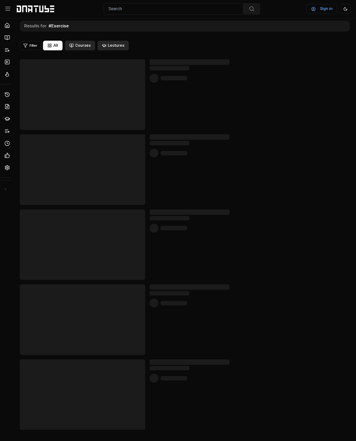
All (55, 45)
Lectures (116, 45)
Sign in (326, 8)
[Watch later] (8, 143)
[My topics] (8, 131)
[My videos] (8, 106)
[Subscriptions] (8, 62)
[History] (8, 94)
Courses (83, 45)
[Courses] (8, 37)
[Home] (8, 25)
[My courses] (8, 119)
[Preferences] (8, 167)
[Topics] (8, 50)
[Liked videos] (8, 155)
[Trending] (8, 74)
